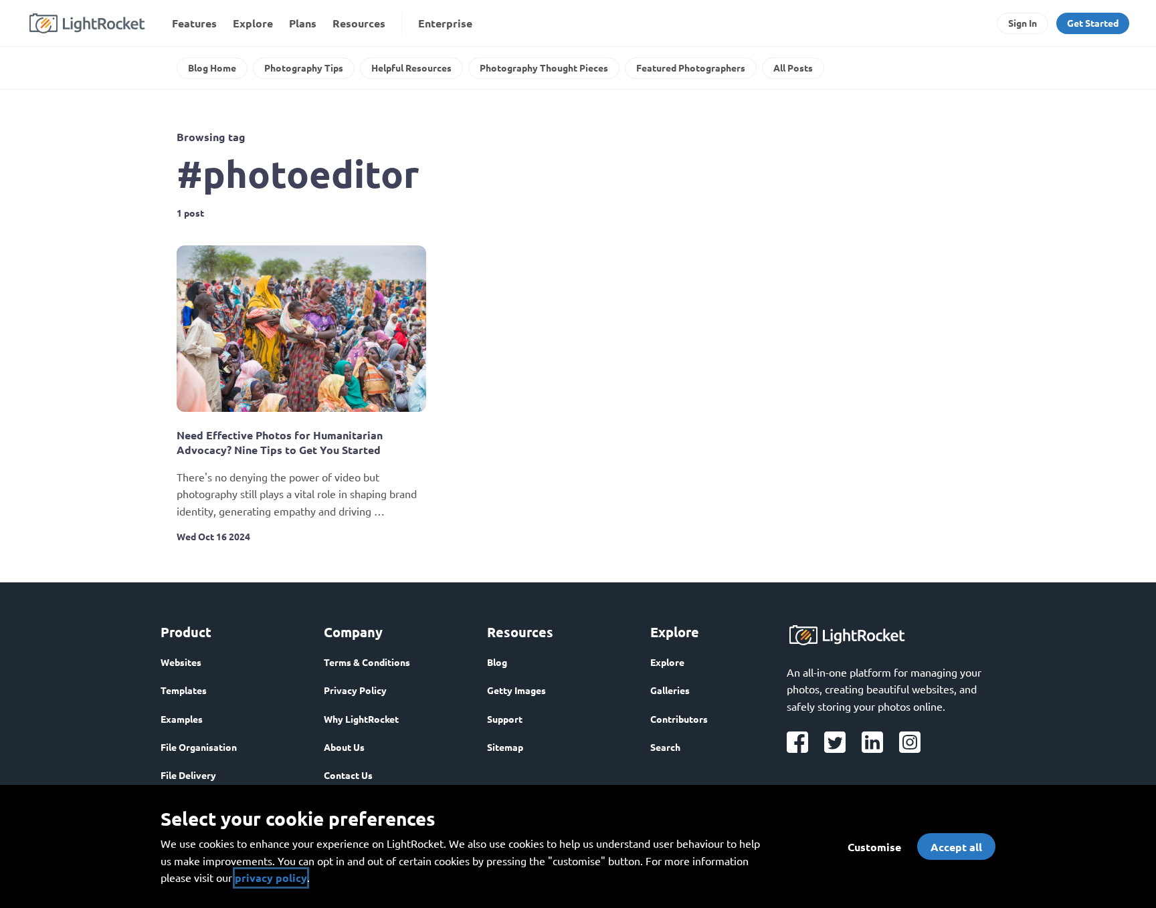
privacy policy (271, 878)
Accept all (956, 847)
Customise (874, 847)
